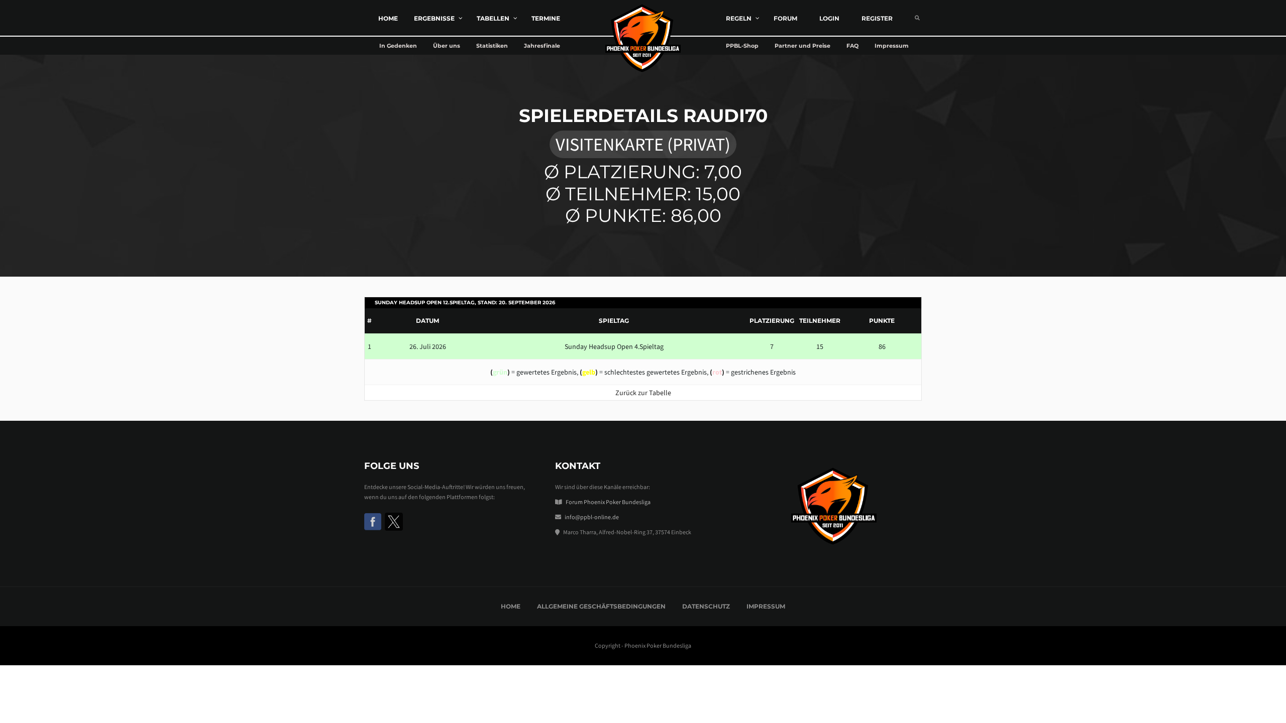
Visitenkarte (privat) (643, 144)
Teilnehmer (819, 320)
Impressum (765, 606)
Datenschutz (706, 606)
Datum (427, 320)
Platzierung (771, 320)
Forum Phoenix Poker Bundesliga (608, 502)
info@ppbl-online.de (592, 517)
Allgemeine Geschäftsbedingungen (601, 606)
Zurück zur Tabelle (643, 392)
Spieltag (614, 320)
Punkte (882, 320)
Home (510, 606)
